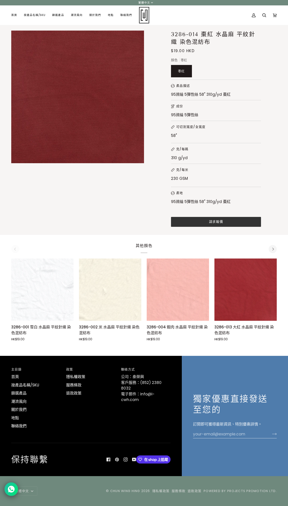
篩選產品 (19, 393)
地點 (15, 418)
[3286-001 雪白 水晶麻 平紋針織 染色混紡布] (42, 290)
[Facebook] (108, 459)
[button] (34, 15)
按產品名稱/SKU (25, 385)
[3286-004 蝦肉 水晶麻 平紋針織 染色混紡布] (178, 290)
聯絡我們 (19, 426)
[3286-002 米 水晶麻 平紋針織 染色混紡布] (110, 290)
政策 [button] (69, 369)
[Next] (273, 249)
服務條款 (73, 385)
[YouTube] (134, 459)
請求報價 (216, 221)
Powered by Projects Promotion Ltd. (240, 491)
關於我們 (19, 409)
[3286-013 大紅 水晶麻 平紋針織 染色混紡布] (245, 290)
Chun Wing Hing (125, 491)
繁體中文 (144, 2)
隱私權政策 (75, 376)
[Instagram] (126, 459)
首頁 (15, 376)
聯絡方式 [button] (128, 369)
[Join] (271, 434)
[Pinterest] (117, 459)
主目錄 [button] (16, 369)
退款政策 (73, 393)
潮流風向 (19, 401)
